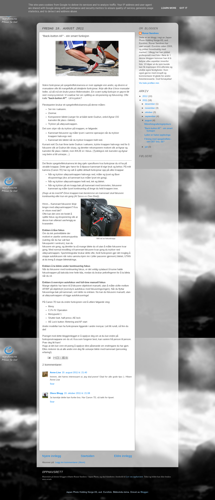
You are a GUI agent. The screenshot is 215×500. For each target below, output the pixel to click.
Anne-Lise (55, 372)
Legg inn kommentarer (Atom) (70, 462)
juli (146, 147)
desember (150, 104)
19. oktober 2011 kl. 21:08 (77, 393)
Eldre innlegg (123, 456)
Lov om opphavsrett (134, 476)
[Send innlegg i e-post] (49, 357)
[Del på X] (60, 357)
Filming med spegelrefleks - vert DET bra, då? (158, 140)
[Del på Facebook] (63, 357)
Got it (183, 8)
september (150, 116)
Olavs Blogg (56, 393)
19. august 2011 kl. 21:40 (74, 372)
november (150, 108)
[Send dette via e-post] (54, 357)
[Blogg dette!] (57, 357)
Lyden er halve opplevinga (157, 135)
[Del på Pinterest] (66, 357)
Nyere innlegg (51, 456)
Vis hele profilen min (149, 83)
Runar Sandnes (150, 33)
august (148, 120)
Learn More (168, 8)
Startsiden (87, 456)
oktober (149, 112)
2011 (145, 100)
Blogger (144, 492)
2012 (145, 96)
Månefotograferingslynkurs (157, 124)
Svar (52, 384)
